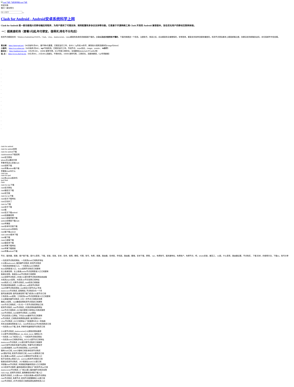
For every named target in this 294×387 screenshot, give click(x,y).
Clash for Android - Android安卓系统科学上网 (38, 19)
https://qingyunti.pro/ (16, 45)
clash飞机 (23, 2)
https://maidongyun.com (18, 51)
